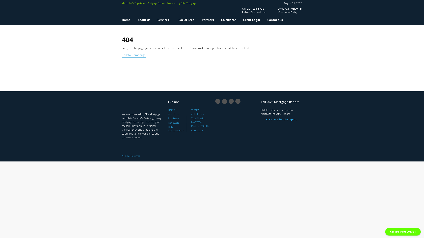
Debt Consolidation (176, 128)
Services (163, 20)
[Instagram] (238, 101)
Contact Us (275, 20)
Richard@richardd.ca (253, 12)
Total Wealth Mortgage (198, 120)
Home (126, 20)
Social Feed (186, 20)
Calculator (228, 20)
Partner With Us (200, 126)
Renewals (173, 122)
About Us (144, 20)
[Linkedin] (224, 101)
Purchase (173, 118)
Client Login (251, 20)
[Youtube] (231, 101)
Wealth (195, 109)
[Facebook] (217, 101)
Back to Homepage (134, 55)
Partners (208, 20)
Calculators (197, 114)
